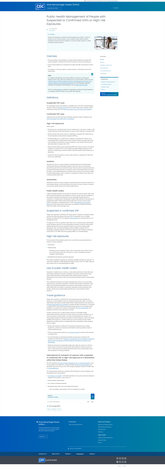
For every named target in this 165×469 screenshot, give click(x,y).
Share (92, 401)
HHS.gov (120, 466)
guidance (59, 89)
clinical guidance (74, 218)
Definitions (102, 62)
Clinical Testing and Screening (104, 427)
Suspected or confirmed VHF (106, 65)
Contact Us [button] (42, 454)
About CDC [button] (55, 454)
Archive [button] (91, 454)
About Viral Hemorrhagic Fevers (75, 424)
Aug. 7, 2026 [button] (52, 30)
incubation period (62, 107)
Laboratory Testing (105, 87)
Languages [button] (79, 454)
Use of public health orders (105, 70)
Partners (103, 89)
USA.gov (124, 466)
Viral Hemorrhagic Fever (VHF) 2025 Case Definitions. (78, 109)
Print (88, 401)
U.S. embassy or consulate (55, 376)
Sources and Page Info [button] (54, 401)
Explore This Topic (53, 8)
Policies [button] (67, 454)
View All (42, 436)
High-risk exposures (104, 68)
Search (116, 8)
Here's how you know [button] (113, 0)
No (59, 409)
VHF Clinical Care (102, 429)
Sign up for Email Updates (75, 448)
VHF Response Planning (106, 84)
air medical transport (73, 332)
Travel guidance (103, 73)
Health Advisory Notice (81, 85)
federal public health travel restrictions (58, 304)
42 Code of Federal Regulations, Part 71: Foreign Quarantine (74, 363)
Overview (102, 59)
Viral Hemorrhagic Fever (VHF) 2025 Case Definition (60, 119)
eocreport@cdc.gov (53, 368)
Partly (54, 409)
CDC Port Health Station (82, 308)
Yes (49, 409)
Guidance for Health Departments (108, 81)
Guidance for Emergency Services (105, 424)
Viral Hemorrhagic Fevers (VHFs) (63, 4)
